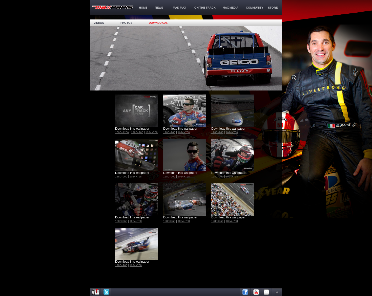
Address (95, 292)
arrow (277, 292)
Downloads (158, 22)
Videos (99, 22)
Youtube (256, 292)
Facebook (245, 292)
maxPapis (112, 7)
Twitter (106, 292)
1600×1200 (122, 132)
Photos (126, 22)
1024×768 (152, 132)
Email (266, 292)
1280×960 (137, 132)
